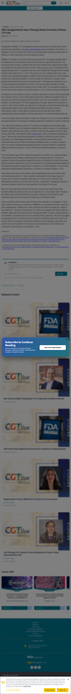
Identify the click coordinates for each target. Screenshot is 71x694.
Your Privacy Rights (13, 690)
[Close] (68, 679)
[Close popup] (67, 339)
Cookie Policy (27, 686)
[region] (35, 685)
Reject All (62, 690)
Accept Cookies (49, 690)
